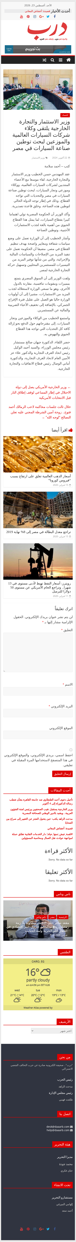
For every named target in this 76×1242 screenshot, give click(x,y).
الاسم (68, 684)
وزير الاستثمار (38, 157)
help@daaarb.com (58, 1130)
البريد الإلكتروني (61, 706)
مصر (52, 917)
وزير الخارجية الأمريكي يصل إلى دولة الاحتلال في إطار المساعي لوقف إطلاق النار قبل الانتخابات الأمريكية (41, 392)
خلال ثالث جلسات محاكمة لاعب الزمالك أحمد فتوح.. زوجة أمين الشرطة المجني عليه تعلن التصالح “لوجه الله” (39, 412)
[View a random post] (44, 60)
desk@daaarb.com (58, 1126)
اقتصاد (65, 115)
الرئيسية (63, 917)
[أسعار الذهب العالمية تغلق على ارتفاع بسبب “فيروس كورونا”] (38, 438)
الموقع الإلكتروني (61, 728)
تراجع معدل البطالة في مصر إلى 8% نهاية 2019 (38, 532)
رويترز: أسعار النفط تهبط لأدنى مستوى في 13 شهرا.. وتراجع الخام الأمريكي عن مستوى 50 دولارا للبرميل (39, 587)
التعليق (67, 630)
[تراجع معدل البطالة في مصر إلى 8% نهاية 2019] (38, 494)
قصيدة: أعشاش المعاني (37, 11)
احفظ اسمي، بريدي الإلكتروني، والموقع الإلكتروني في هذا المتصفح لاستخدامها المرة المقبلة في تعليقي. (38, 760)
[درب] (69, 60)
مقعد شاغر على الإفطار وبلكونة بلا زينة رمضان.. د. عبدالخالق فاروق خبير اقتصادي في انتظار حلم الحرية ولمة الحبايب (37, 927)
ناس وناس (41, 917)
